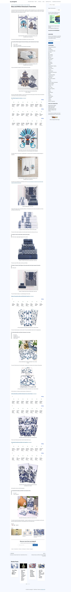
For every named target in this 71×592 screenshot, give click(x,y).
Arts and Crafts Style (51, 50)
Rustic (49, 89)
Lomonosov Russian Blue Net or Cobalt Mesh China (18, 554)
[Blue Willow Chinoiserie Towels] (16, 532)
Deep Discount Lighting (52, 105)
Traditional (50, 97)
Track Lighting (50, 96)
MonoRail (49, 81)
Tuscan (49, 98)
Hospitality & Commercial (56, 1)
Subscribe (50, 42)
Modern (49, 79)
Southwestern (50, 92)
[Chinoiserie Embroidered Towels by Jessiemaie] (28, 532)
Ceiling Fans (50, 59)
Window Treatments (51, 101)
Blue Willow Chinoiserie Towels (15, 535)
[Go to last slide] (12, 573)
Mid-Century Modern (51, 78)
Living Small (50, 77)
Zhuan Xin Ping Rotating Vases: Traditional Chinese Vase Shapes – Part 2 (23, 575)
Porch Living (50, 87)
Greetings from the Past (52, 108)
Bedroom (49, 57)
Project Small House (51, 106)
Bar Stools (50, 52)
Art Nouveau (50, 49)
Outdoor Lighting (51, 83)
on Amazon (18, 98)
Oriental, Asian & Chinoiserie (53, 82)
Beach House (50, 55)
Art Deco (49, 48)
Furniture (49, 69)
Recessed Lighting (51, 88)
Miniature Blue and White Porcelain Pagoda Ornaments (39, 554)
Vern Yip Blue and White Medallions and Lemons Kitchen (41, 574)
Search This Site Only (51, 8)
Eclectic (49, 64)
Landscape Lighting (51, 74)
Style (49, 93)
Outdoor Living (50, 84)
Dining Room (50, 63)
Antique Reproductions (52, 47)
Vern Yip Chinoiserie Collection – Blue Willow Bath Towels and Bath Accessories (39, 536)
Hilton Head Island (51, 107)
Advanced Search (31, 1)
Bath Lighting (50, 54)
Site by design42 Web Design (54, 119)
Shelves (49, 91)
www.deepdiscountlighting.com (53, 28)
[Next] (43, 573)
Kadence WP (43, 589)
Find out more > (58, 114)
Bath (49, 53)
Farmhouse (50, 67)
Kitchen (49, 73)
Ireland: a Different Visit (52, 109)
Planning (49, 86)
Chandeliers (50, 62)
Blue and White (50, 58)
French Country (50, 68)
